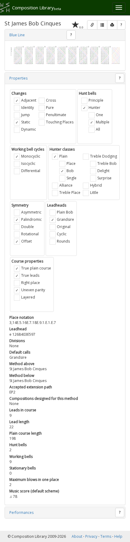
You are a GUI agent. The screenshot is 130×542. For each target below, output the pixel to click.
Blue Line (17, 35)
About (77, 536)
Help (118, 536)
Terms (105, 536)
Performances (21, 512)
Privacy (91, 536)
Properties (18, 78)
